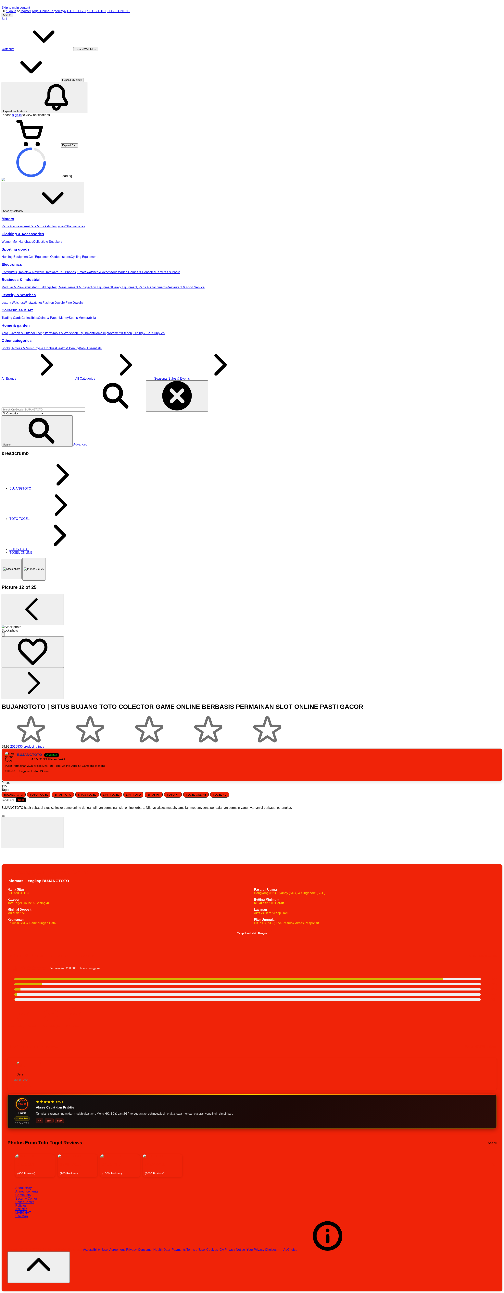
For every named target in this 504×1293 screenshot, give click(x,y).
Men (15, 241)
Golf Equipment (39, 256)
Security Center (26, 1198)
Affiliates (21, 1209)
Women (7, 241)
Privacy (131, 1249)
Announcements (26, 1191)
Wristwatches (33, 302)
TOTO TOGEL (76, 11)
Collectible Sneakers (47, 241)
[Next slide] (493, 1166)
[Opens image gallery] (3, 634)
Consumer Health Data (154, 1249)
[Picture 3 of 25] (33, 569)
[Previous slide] (11, 1166)
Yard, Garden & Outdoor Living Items (27, 333)
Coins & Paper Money (53, 317)
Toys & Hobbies (45, 348)
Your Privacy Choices (261, 1249)
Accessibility (91, 1249)
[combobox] (43, 410)
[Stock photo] (12, 569)
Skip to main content (16, 7)
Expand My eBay (72, 79)
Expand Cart (69, 145)
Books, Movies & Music (18, 348)
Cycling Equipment (84, 256)
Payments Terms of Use (188, 1249)
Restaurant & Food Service (186, 287)
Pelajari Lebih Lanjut (482, 955)
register (25, 11)
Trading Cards (11, 317)
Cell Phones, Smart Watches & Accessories (88, 272)
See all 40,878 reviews (481, 1046)
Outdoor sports (60, 256)
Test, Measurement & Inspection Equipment (82, 287)
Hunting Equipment (15, 256)
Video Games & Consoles (137, 272)
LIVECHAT (23, 1212)
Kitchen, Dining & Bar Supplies (143, 333)
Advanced (80, 444)
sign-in (17, 115)
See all (492, 1143)
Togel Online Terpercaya (49, 11)
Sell (4, 18)
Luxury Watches (13, 302)
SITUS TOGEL (87, 794)
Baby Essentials (90, 348)
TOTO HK (173, 794)
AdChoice (290, 1249)
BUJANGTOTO (13, 794)
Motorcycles (56, 226)
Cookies (212, 1249)
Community (23, 1195)
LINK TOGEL (111, 794)
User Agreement (113, 1249)
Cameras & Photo (167, 272)
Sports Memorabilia (82, 317)
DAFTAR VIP (13, 776)
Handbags (26, 241)
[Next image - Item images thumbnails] (33, 683)
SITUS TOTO (96, 11)
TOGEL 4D (219, 794)
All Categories (85, 378)
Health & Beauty (67, 348)
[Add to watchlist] (33, 652)
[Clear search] (177, 396)
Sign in (11, 11)
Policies (21, 1205)
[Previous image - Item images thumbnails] (33, 609)
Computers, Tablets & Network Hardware (30, 272)
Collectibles (29, 317)
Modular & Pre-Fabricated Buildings (27, 287)
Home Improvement (107, 333)
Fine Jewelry (74, 302)
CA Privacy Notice (232, 1249)
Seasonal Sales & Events (172, 378)
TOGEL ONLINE (118, 11)
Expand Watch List (85, 49)
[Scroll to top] (38, 1267)
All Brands (9, 378)
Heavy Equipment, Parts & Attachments (139, 287)
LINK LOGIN (30, 776)
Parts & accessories (15, 226)
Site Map (21, 1216)
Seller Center (24, 1202)
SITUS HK (153, 794)
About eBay (23, 1188)
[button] (37, 431)
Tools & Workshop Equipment (73, 333)
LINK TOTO (133, 794)
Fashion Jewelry (54, 302)
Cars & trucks (38, 226)
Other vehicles (75, 226)
